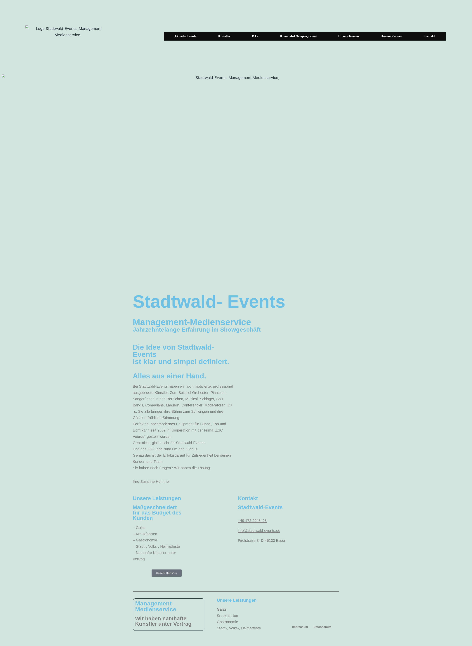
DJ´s (255, 36)
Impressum (300, 626)
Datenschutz (322, 626)
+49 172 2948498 (252, 521)
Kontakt (429, 36)
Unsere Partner (391, 36)
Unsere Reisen (348, 36)
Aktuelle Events (186, 36)
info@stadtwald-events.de (259, 531)
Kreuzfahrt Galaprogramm (298, 36)
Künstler (224, 36)
